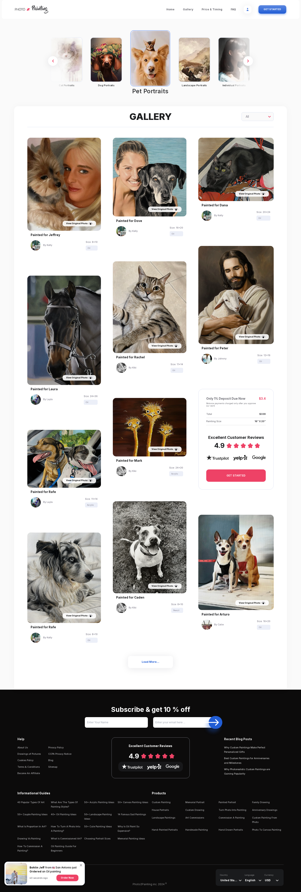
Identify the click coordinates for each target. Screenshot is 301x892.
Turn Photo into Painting (232, 810)
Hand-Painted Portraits (165, 829)
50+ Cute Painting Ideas (98, 826)
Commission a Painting (232, 817)
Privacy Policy (56, 747)
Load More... (150, 661)
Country (224, 875)
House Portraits (160, 810)
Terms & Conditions (28, 767)
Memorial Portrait (194, 802)
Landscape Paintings (163, 817)
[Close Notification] (81, 866)
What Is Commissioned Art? (66, 838)
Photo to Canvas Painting (266, 829)
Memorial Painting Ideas (131, 838)
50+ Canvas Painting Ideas (133, 802)
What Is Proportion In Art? (31, 826)
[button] (53, 61)
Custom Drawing (194, 810)
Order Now (67, 877)
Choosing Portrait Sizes (97, 838)
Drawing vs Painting (29, 838)
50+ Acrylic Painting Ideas (99, 802)
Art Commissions (194, 817)
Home (170, 9)
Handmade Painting (196, 829)
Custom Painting (161, 802)
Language (249, 875)
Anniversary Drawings (264, 810)
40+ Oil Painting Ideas (63, 814)
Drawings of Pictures (29, 754)
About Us (22, 747)
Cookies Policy (25, 760)
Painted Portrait (227, 802)
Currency (268, 875)
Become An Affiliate (28, 773)
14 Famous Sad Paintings (132, 814)
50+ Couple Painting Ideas (32, 814)
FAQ (233, 9)
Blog (50, 760)
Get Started (272, 9)
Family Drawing (261, 802)
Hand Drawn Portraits (231, 829)
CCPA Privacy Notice (59, 754)
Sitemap (52, 767)
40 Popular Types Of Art (31, 802)
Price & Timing (212, 9)
